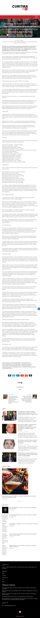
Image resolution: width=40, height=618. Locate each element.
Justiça (3, 581)
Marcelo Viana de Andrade (26, 365)
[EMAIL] (30, 375)
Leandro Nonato (5, 365)
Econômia (4, 575)
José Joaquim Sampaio (16, 364)
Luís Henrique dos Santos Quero (15, 365)
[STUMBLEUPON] (26, 376)
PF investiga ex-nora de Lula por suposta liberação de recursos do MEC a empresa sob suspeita (27, 441)
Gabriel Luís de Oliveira (26, 362)
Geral (3, 579)
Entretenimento (5, 577)
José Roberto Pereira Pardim (26, 364)
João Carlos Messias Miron (7, 364)
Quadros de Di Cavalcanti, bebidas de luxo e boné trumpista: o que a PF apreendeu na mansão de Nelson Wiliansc (28, 454)
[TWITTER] (13, 375)
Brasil (3, 573)
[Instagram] (20, 612)
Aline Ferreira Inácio (6, 362)
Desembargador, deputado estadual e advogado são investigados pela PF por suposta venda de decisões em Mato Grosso (28, 413)
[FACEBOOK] (9, 375)
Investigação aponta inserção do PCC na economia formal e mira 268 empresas (17, 596)
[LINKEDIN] (17, 375)
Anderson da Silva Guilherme (16, 362)
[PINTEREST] (22, 375)
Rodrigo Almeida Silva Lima (7, 368)
